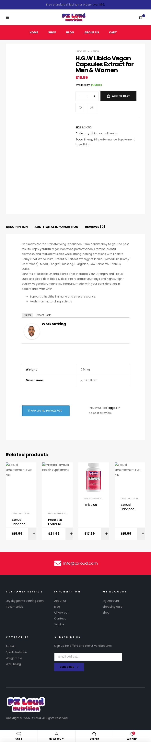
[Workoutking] (32, 331)
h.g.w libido (83, 144)
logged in (114, 408)
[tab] (17, 227)
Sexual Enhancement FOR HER (20, 522)
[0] (140, 17)
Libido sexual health (87, 51)
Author (27, 314)
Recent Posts (43, 314)
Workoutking (54, 323)
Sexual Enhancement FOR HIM (129, 507)
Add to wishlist (80, 107)
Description (17, 227)
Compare (91, 107)
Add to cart (121, 96)
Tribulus (90, 505)
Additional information (56, 227)
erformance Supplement (117, 139)
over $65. (98, 5)
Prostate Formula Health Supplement (57, 522)
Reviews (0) (95, 227)
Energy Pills (91, 139)
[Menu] (7, 17)
